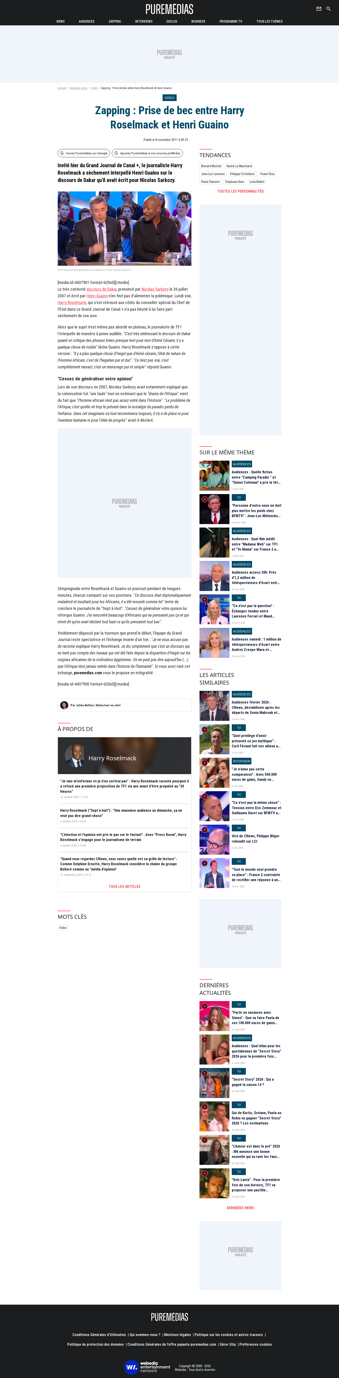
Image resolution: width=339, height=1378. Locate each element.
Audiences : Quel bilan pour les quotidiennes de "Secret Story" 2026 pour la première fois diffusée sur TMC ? (256, 1054)
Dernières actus (78, 88)
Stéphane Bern (234, 182)
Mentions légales (177, 1335)
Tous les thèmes (269, 21)
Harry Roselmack (72, 302)
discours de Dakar (101, 289)
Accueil (62, 88)
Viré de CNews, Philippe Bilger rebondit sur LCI (256, 838)
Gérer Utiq (228, 1344)
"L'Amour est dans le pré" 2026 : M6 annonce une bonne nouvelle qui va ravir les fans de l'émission (256, 1154)
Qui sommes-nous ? (145, 1335)
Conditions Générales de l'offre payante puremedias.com (172, 1344)
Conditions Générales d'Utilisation (99, 1335)
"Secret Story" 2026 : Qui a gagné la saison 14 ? (253, 1082)
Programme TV (231, 21)
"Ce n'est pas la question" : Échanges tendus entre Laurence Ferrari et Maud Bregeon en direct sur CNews (255, 613)
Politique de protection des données (95, 1344)
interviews (143, 21)
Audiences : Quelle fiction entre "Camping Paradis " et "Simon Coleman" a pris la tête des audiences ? (256, 480)
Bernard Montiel (211, 166)
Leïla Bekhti (257, 182)
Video (94, 88)
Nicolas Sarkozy (155, 289)
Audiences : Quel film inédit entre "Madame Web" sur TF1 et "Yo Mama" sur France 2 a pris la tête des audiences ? (255, 547)
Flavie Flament (210, 182)
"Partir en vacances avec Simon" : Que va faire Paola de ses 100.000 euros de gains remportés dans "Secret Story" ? (256, 1022)
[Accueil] (169, 9)
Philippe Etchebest (242, 174)
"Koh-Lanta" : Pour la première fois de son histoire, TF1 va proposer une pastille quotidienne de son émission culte (256, 1190)
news (60, 21)
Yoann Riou (267, 174)
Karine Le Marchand (239, 166)
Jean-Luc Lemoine (213, 174)
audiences (86, 21)
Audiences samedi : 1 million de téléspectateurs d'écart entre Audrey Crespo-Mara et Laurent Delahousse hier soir (256, 647)
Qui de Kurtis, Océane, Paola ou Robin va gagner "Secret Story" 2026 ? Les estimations (256, 1118)
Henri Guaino (97, 295)
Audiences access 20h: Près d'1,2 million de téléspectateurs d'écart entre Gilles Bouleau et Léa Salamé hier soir (256, 582)
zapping (115, 21)
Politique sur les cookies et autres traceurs (229, 1335)
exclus (172, 21)
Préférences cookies (255, 1344)
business (198, 21)
